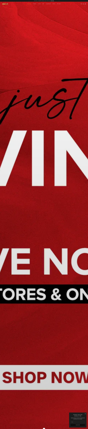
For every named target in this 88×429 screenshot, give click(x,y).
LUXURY (39, 3)
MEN (43, 3)
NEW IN (54, 3)
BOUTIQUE (59, 3)
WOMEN (34, 3)
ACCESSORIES (48, 3)
